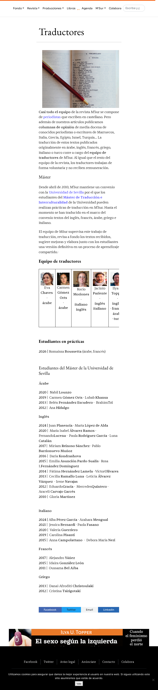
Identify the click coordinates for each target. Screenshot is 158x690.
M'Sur (99, 8)
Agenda (87, 8)
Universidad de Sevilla (66, 192)
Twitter (71, 609)
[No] (153, 680)
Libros (71, 8)
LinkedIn (108, 609)
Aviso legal (67, 662)
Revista (32, 8)
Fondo (17, 8)
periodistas (52, 117)
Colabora (115, 8)
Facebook (50, 609)
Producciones (52, 8)
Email (89, 609)
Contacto (108, 662)
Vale (79, 683)
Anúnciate (89, 662)
